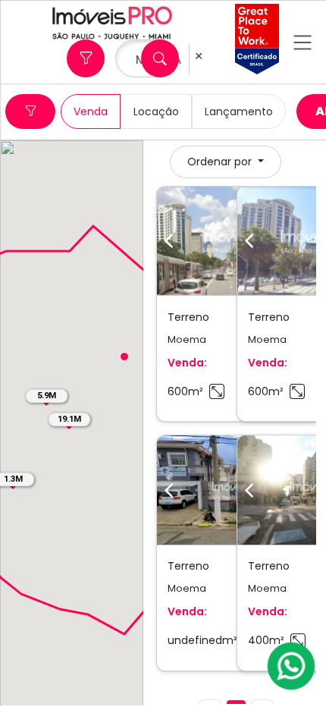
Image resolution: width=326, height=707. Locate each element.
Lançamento (239, 111)
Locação (156, 111)
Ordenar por (221, 161)
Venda (91, 111)
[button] (124, 356)
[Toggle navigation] (302, 42)
